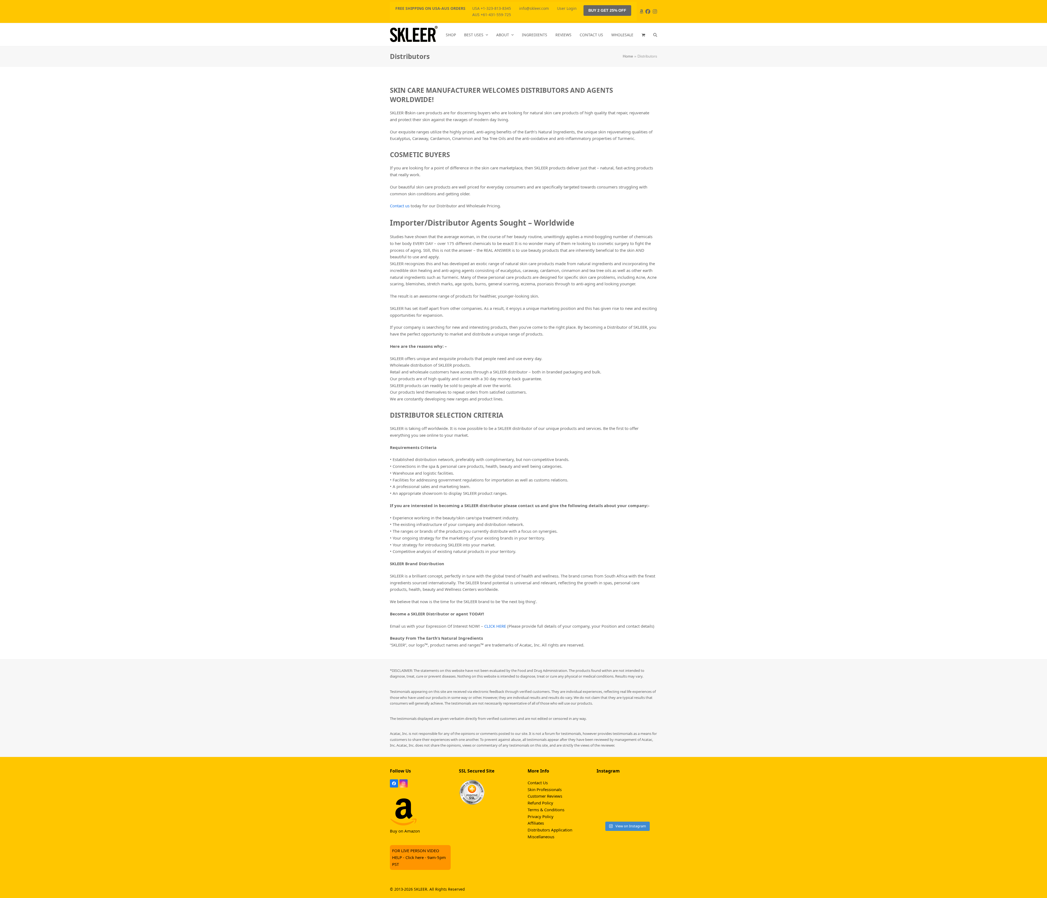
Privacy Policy (540, 816)
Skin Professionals (545, 789)
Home (628, 56)
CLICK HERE (495, 626)
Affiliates (536, 823)
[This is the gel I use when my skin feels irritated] (606, 788)
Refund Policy (540, 803)
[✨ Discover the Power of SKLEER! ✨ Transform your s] (606, 800)
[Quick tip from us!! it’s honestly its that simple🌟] (627, 800)
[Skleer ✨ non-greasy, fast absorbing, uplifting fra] (647, 811)
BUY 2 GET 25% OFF (607, 10)
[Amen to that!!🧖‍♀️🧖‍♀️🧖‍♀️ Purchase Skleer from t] (606, 811)
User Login (567, 8)
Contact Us (538, 782)
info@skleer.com (534, 8)
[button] (643, 34)
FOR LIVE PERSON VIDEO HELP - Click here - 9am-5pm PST (419, 857)
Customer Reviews (545, 796)
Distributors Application (550, 830)
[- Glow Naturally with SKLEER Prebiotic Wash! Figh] (647, 788)
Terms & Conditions (546, 809)
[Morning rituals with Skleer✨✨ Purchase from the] (647, 800)
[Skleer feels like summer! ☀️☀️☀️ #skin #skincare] (627, 811)
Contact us (400, 205)
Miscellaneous (541, 836)
